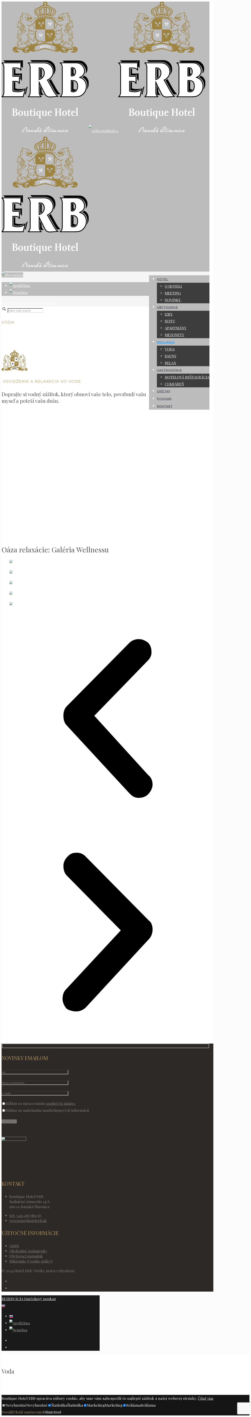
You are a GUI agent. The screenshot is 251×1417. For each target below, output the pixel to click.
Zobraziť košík (58, 1391)
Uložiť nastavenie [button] (28, 1411)
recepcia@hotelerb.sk (28, 1220)
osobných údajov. (61, 1103)
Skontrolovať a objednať (22, 1384)
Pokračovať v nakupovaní (23, 1391)
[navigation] (125, 1374)
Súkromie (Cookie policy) (31, 1261)
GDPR (14, 1245)
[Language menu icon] (12, 274)
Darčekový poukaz (39, 302)
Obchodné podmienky (28, 1250)
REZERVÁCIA (12, 302)
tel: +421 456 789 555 (25, 1215)
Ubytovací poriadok (26, 1255)
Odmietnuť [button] (52, 1411)
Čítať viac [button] (206, 1398)
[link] (45, 310)
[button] (107, 719)
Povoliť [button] (7, 1411)
